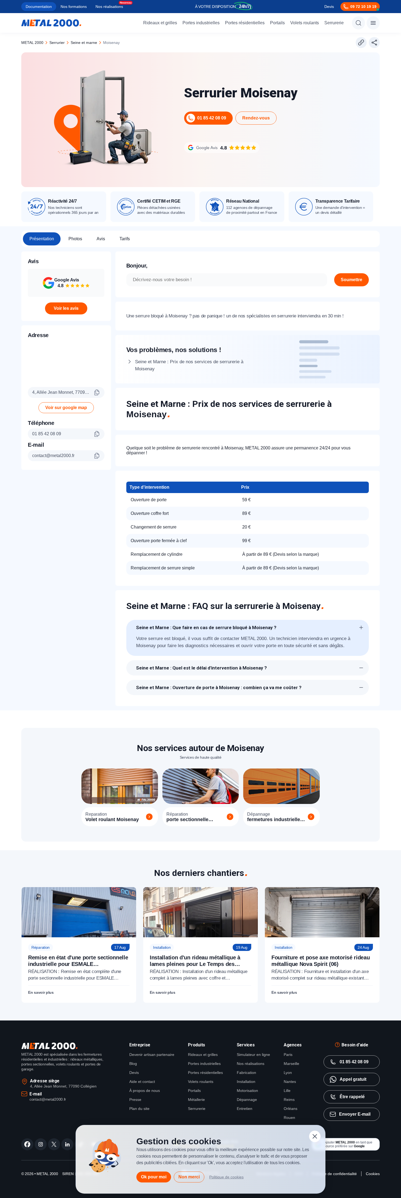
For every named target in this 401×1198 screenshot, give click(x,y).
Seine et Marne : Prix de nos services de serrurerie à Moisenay (189, 365)
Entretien (244, 1108)
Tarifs (124, 238)
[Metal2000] (51, 23)
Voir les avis (66, 308)
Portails (277, 22)
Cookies (373, 1174)
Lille (287, 1090)
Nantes (290, 1081)
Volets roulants (304, 22)
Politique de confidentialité (334, 1174)
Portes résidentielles (245, 22)
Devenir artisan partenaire (151, 1054)
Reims (289, 1099)
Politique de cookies (226, 1177)
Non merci (189, 1177)
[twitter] (54, 1144)
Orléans (290, 1108)
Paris (288, 1054)
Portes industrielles (201, 22)
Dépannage (247, 1099)
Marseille (291, 1063)
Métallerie (196, 1099)
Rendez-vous (256, 118)
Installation (246, 1081)
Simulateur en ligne (253, 1054)
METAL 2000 (32, 42)
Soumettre (351, 279)
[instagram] (41, 1144)
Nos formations (74, 6)
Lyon (288, 1072)
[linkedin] (67, 1144)
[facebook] (27, 1144)
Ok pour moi (153, 1177)
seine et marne (84, 42)
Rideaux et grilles (160, 22)
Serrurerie (334, 22)
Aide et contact (142, 1081)
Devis (329, 6)
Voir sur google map (66, 407)
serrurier (57, 42)
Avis (101, 238)
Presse (135, 1099)
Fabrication (246, 1072)
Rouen (289, 1117)
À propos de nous (144, 1090)
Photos (75, 238)
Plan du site (139, 1108)
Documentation (39, 6)
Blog (133, 1063)
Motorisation (247, 1090)
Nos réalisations (109, 6)
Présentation (41, 238)
